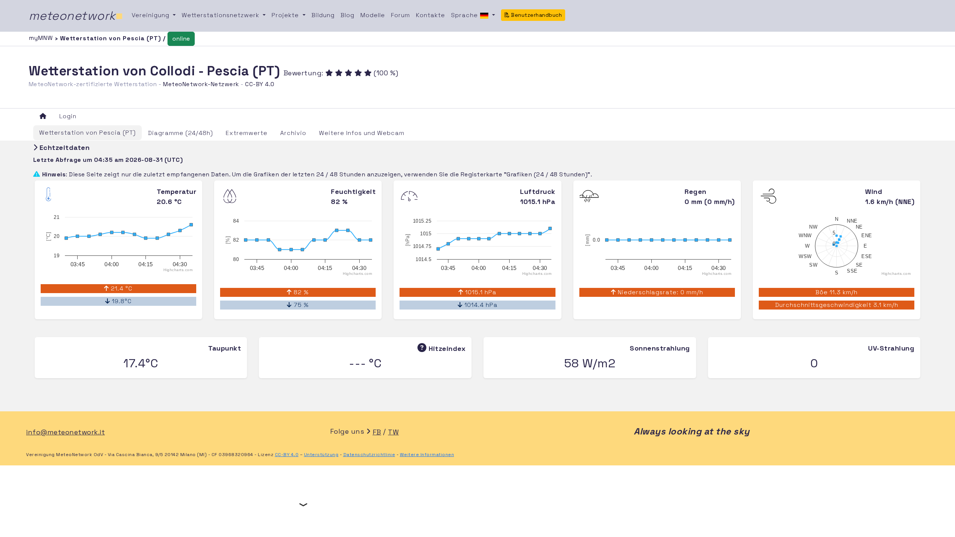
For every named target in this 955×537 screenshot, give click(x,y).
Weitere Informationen (427, 455)
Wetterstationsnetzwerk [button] (221, 15)
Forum (400, 15)
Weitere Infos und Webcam (361, 133)
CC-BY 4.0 (260, 84)
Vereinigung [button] (151, 15)
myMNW (42, 38)
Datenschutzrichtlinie (369, 455)
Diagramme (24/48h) (180, 133)
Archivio (293, 133)
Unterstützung (321, 455)
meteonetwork (76, 15)
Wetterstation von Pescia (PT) (87, 132)
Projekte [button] (286, 15)
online (181, 39)
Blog (347, 15)
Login (67, 116)
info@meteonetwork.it (65, 432)
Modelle (372, 15)
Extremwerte (246, 133)
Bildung (323, 15)
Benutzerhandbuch (536, 15)
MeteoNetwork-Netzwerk (201, 84)
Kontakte (430, 15)
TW (393, 432)
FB (377, 432)
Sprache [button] (465, 15)
